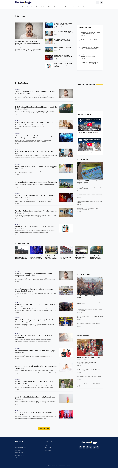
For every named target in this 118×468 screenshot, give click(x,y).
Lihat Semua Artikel (44, 428)
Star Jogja (48, 450)
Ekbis (37, 6)
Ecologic (67, 6)
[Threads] (94, 447)
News (23, 6)
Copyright (17, 450)
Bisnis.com (48, 447)
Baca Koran (86, 6)
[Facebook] (80, 447)
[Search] (97, 2)
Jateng (61, 6)
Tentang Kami (18, 445)
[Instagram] (87, 447)
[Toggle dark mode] (101, 2)
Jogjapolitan (30, 6)
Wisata (50, 6)
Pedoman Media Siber (20, 447)
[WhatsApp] (97, 447)
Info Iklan (17, 457)
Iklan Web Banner (19, 455)
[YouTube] (90, 447)
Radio (79, 6)
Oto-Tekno (43, 6)
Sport (55, 6)
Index (100, 6)
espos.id (47, 445)
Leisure (74, 6)
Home (18, 6)
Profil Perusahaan (19, 452)
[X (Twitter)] (84, 447)
